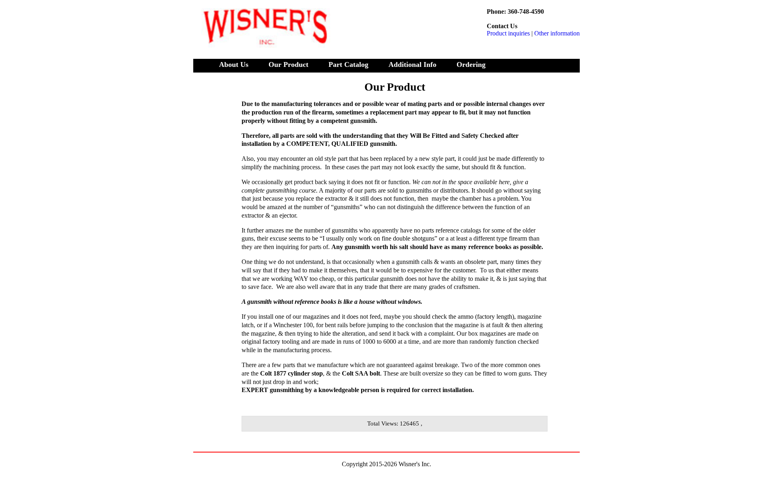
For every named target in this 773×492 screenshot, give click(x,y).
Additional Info (412, 64)
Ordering (471, 64)
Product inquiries (508, 33)
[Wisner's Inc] (261, 39)
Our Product (288, 64)
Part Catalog (348, 64)
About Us (233, 64)
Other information (557, 33)
